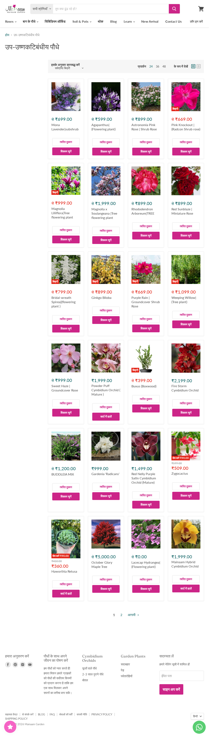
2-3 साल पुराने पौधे (92, 674)
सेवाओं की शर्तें (65, 714)
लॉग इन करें (196, 21)
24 (151, 66)
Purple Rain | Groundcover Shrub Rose (145, 302)
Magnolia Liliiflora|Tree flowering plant (62, 213)
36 (157, 66)
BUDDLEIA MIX (62, 474)
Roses (9, 21)
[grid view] (193, 66)
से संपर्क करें (27, 714)
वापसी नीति (82, 714)
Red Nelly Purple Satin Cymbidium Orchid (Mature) (143, 478)
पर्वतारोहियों (126, 676)
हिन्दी (195, 716)
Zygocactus (179, 473)
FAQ (52, 714)
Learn (128, 21)
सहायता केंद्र (11, 714)
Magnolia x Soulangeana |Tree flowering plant (104, 213)
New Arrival (149, 21)
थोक (100, 21)
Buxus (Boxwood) (143, 386)
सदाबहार (125, 664)
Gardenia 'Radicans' (105, 474)
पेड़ (122, 670)
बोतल (85, 680)
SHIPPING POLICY (16, 718)
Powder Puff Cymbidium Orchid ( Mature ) (105, 390)
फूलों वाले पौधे (89, 668)
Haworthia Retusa (64, 571)
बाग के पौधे (29, 21)
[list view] (199, 66)
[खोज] (174, 8)
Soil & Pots (80, 21)
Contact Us (173, 21)
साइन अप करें (171, 689)
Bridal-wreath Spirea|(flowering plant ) (63, 302)
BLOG (41, 714)
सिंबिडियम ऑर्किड (55, 21)
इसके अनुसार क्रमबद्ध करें (65, 64)
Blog (113, 21)
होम (7, 35)
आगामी (132, 615)
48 (164, 66)
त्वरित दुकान (66, 142)
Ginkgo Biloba (101, 297)
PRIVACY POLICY (101, 714)
